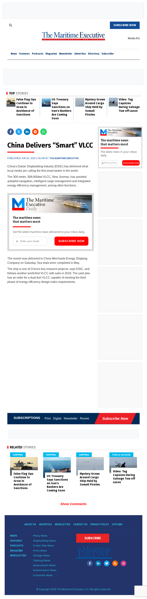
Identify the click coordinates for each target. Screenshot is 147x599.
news (14, 53)
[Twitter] (107, 563)
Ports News (40, 550)
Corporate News (43, 575)
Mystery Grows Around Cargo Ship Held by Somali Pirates (95, 107)
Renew (84, 418)
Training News (41, 560)
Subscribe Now (71, 241)
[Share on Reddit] (35, 131)
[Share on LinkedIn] (27, 131)
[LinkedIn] (98, 563)
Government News (44, 565)
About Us (30, 524)
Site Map (117, 524)
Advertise (80, 53)
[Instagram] (123, 563)
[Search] (10, 25)
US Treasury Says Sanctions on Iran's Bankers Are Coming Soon (57, 483)
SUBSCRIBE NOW (124, 25)
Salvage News (41, 555)
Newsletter (65, 53)
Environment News (44, 570)
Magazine (51, 53)
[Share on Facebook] (10, 131)
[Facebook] (90, 563)
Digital (57, 418)
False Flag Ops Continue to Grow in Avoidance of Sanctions (26, 107)
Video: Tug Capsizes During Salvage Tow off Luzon (124, 477)
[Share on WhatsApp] (43, 131)
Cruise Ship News (43, 545)
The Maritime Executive (64, 158)
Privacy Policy (99, 524)
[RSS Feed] (115, 563)
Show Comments (73, 504)
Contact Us (80, 524)
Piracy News (40, 535)
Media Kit (134, 38)
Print (48, 418)
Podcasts (37, 53)
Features (24, 53)
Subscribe (107, 53)
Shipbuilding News (44, 540)
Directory (93, 53)
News (13, 535)
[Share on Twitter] (19, 131)
